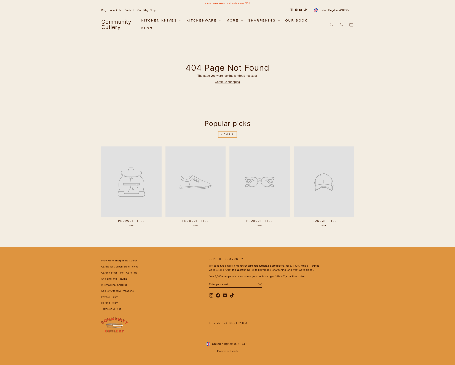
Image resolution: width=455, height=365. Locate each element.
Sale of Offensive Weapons (117, 290)
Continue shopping (227, 81)
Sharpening (262, 20)
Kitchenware (202, 20)
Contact (129, 10)
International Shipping (114, 284)
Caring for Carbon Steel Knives (119, 266)
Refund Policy (109, 302)
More (233, 20)
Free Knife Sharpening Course (119, 260)
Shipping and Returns (114, 278)
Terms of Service (111, 308)
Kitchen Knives (159, 20)
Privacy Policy (109, 296)
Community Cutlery (116, 24)
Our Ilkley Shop (146, 10)
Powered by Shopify (227, 351)
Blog (104, 10)
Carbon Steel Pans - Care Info (119, 272)
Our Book (296, 20)
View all (227, 134)
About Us (115, 10)
